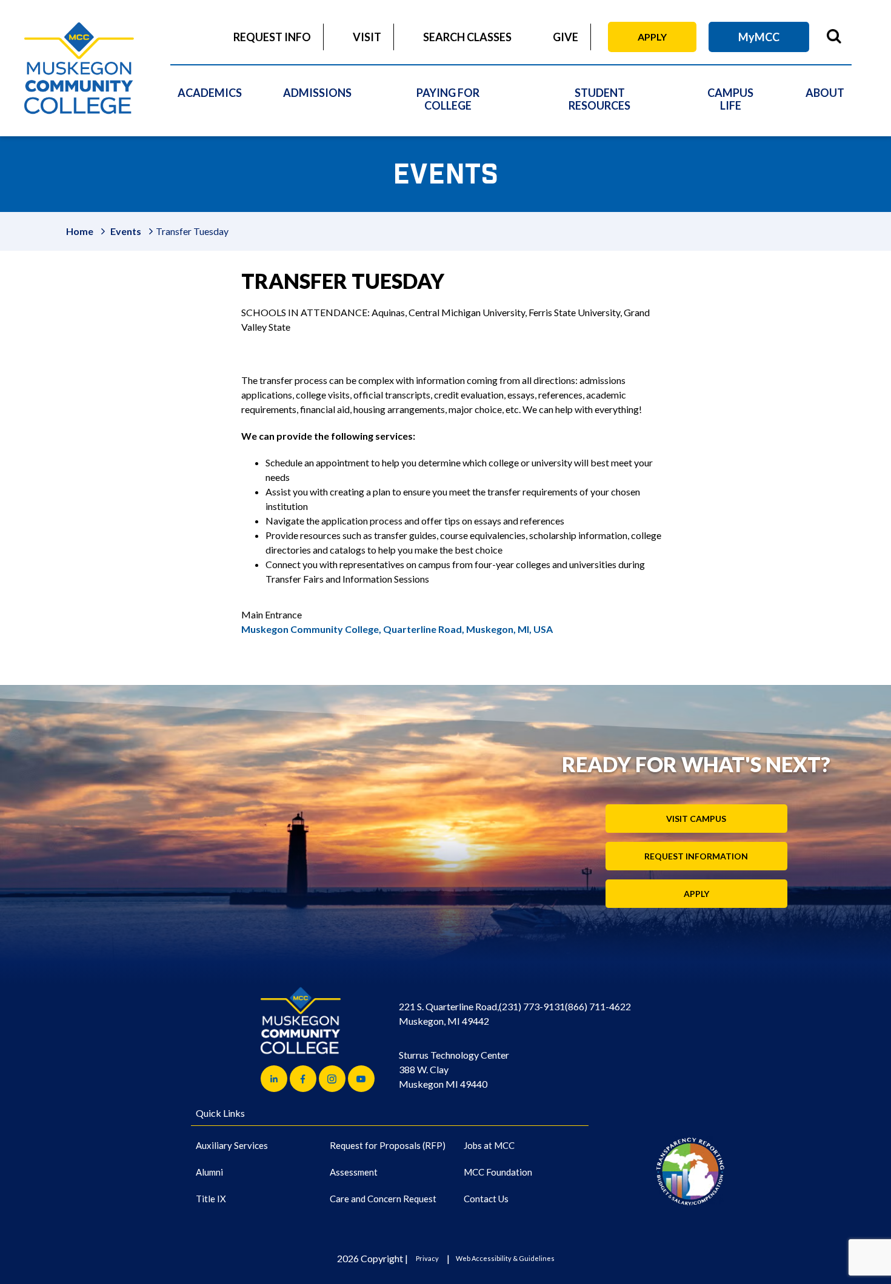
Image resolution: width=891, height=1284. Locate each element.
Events (125, 231)
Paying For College (447, 99)
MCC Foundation (498, 1172)
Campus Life (730, 99)
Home (79, 231)
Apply (652, 36)
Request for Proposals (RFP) (388, 1145)
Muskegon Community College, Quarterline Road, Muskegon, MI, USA (397, 629)
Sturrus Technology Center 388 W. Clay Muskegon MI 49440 (454, 1069)
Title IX (211, 1198)
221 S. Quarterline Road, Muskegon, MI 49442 (449, 1014)
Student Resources (599, 99)
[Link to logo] (690, 1171)
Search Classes (467, 37)
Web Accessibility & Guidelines (505, 1258)
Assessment (354, 1172)
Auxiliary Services (232, 1145)
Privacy (427, 1258)
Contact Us (486, 1198)
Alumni (209, 1172)
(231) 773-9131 (532, 1006)
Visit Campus (696, 818)
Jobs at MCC (489, 1145)
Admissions (317, 92)
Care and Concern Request (383, 1198)
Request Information (696, 856)
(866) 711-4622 (598, 1006)
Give (565, 37)
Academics (210, 92)
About (825, 92)
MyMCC (758, 37)
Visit (367, 37)
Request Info (272, 37)
